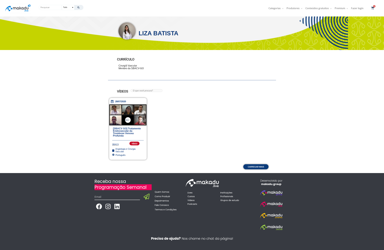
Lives (190, 192)
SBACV (115, 144)
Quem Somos (162, 191)
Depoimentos (162, 200)
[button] (255, 166)
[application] (282, 8)
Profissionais (226, 196)
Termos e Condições (166, 209)
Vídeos (191, 200)
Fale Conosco (162, 205)
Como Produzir (162, 196)
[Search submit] (78, 7)
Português (121, 155)
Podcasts (192, 204)
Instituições (226, 192)
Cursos (191, 196)
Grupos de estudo (229, 200)
